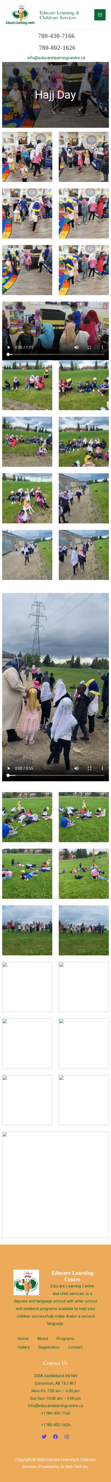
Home (23, 1338)
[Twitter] (44, 1436)
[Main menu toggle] (100, 15)
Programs (65, 1338)
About (42, 1338)
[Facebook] (55, 1436)
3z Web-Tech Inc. (74, 1466)
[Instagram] (66, 1436)
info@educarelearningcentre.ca (56, 57)
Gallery (24, 1347)
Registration (49, 1347)
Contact (75, 1347)
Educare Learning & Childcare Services (59, 14)
